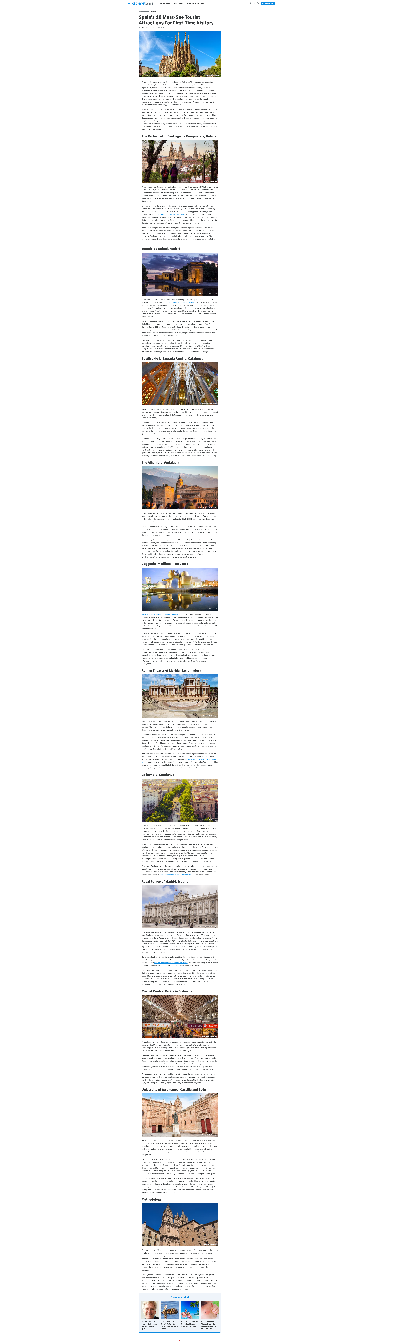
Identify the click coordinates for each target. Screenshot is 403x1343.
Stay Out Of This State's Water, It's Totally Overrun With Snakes (169, 1325)
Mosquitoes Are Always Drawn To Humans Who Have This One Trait (208, 1325)
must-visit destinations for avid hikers (169, 214)
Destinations (164, 3)
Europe (154, 12)
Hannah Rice (144, 27)
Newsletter (269, 3)
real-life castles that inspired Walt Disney (171, 963)
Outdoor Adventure (195, 3)
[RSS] (258, 4)
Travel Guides (178, 3)
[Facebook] (250, 4)
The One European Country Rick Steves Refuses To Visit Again (149, 1325)
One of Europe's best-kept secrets (180, 302)
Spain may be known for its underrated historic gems (163, 614)
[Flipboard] (254, 4)
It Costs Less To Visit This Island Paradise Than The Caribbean (189, 1324)
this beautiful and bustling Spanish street (177, 875)
